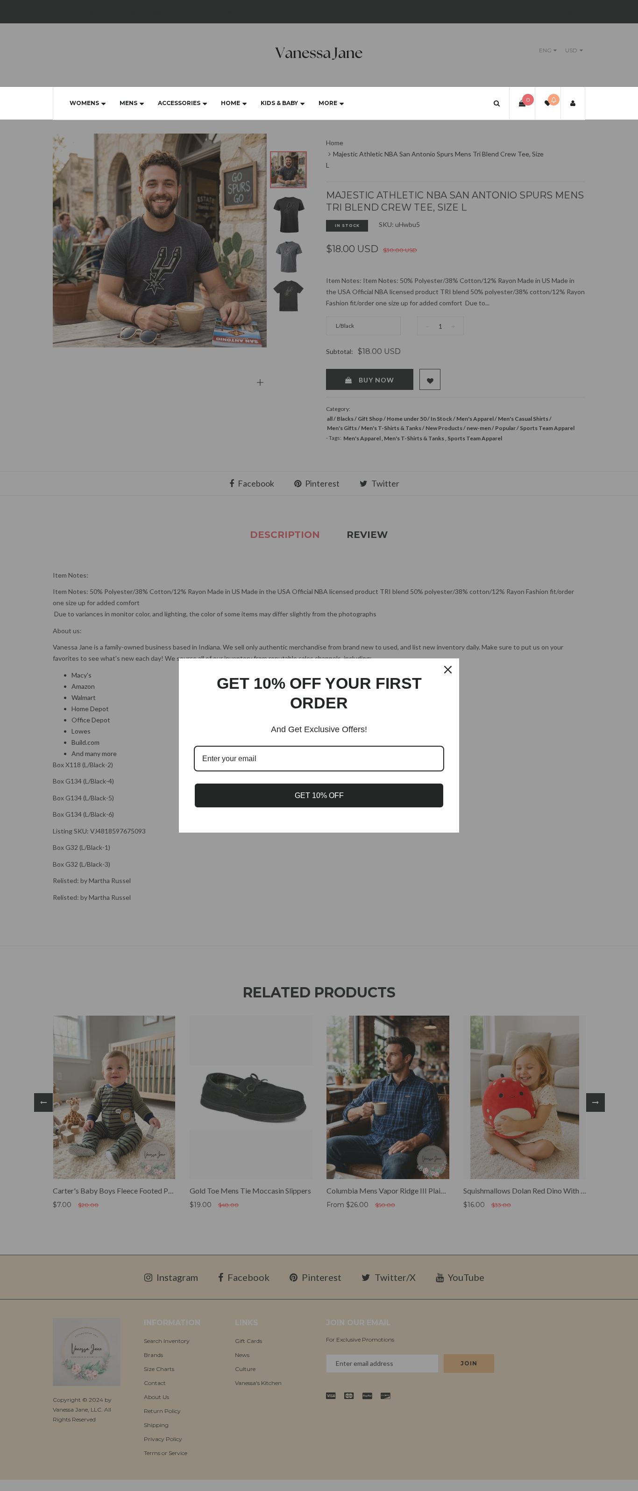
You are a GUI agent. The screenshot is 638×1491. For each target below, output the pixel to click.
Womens (84, 102)
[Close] (448, 669)
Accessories (179, 102)
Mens (128, 102)
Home (230, 102)
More (328, 102)
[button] (496, 103)
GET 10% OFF (319, 795)
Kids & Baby (279, 102)
